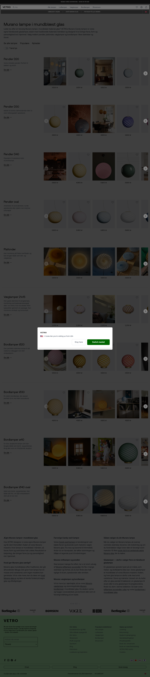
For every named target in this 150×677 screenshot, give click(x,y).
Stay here (79, 342)
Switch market (98, 342)
